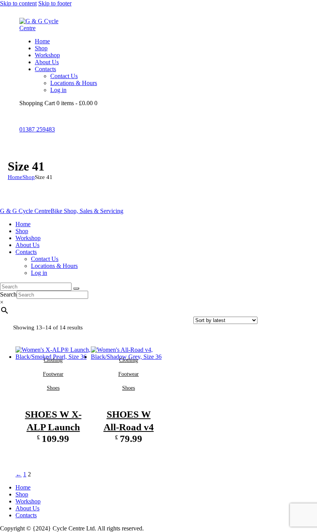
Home (15, 177)
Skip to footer (55, 3)
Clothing (53, 360)
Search (8, 294)
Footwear (53, 374)
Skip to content (18, 3)
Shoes (53, 388)
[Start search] (76, 288)
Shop (28, 177)
